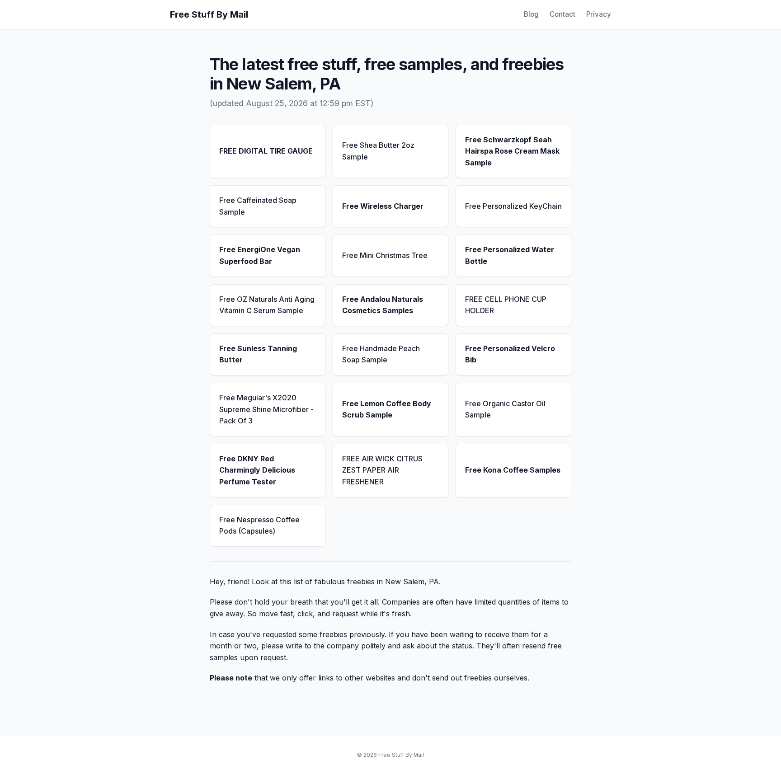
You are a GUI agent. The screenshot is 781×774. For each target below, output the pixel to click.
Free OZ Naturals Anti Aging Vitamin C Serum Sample (267, 305)
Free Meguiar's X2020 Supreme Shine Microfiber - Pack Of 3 (266, 409)
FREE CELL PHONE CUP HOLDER (505, 305)
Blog (531, 14)
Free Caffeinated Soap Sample (257, 206)
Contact (562, 14)
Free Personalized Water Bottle (509, 255)
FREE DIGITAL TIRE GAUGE (266, 150)
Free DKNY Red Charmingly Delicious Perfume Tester (257, 470)
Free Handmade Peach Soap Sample (381, 354)
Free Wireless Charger (382, 206)
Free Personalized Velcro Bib (510, 354)
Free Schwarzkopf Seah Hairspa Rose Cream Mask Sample (512, 151)
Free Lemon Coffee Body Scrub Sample (386, 409)
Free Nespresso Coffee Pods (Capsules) (259, 525)
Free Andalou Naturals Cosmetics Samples (382, 305)
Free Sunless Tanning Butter (258, 354)
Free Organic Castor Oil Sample (505, 409)
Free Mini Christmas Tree (385, 255)
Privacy (598, 14)
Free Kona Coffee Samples (512, 469)
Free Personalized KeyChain (513, 206)
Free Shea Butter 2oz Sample (378, 151)
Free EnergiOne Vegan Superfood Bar (259, 255)
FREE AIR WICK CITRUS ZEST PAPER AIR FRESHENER (382, 470)
